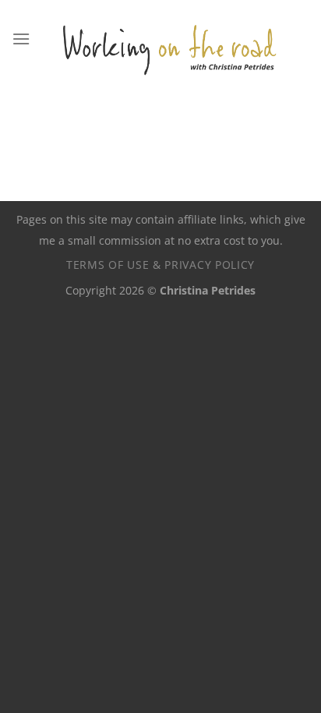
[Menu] (21, 38)
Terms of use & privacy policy (160, 264)
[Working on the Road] (170, 39)
